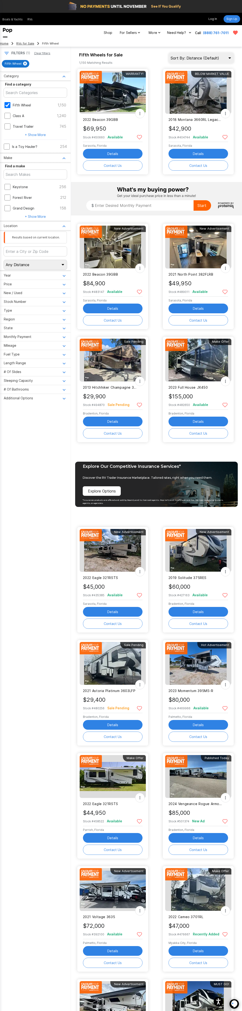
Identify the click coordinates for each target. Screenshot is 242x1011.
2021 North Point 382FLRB (191, 274)
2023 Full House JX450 (188, 387)
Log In (212, 19)
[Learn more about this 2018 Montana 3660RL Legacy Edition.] (198, 92)
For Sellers (128, 33)
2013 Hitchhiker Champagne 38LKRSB (110, 387)
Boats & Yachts (12, 19)
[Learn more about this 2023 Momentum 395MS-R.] (198, 663)
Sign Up (231, 19)
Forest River (22, 198)
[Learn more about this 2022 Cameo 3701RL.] (198, 889)
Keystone (20, 187)
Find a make (15, 166)
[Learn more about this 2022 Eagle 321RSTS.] (113, 550)
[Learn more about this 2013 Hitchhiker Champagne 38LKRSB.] (113, 360)
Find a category (18, 84)
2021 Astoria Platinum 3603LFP (109, 691)
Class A (18, 116)
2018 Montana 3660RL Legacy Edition (195, 120)
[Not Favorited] (140, 137)
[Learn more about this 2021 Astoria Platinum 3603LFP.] (113, 663)
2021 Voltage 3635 (99, 917)
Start (201, 205)
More (153, 33)
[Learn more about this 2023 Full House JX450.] (198, 360)
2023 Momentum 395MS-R (191, 691)
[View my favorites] (235, 32)
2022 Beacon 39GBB (100, 120)
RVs (30, 19)
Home (4, 43)
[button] (218, 1001)
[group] (15, 64)
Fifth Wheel (22, 105)
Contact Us (113, 166)
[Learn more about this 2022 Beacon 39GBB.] (113, 92)
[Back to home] (7, 32)
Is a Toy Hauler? (24, 147)
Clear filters (42, 53)
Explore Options (102, 491)
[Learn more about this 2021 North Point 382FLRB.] (198, 247)
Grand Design (23, 208)
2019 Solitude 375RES (188, 578)
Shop (108, 33)
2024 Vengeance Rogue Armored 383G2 (195, 804)
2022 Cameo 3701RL (186, 917)
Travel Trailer (23, 126)
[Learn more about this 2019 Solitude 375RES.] (198, 550)
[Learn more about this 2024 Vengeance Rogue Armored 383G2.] (198, 776)
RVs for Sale (25, 43)
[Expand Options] (140, 113)
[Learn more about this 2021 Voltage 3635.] (113, 889)
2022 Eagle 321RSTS (100, 578)
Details (112, 154)
